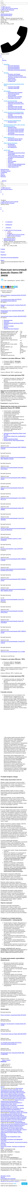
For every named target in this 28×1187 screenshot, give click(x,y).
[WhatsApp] (12, 287)
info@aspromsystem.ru (6, 15)
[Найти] (4, 5)
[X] (8, 287)
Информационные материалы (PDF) (13, 323)
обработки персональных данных (9, 1181)
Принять (24, 1183)
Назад (9, 231)
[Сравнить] (1, 283)
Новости (3, 1133)
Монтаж (6, 327)
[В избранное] (1, 282)
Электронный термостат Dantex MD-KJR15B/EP (13, 316)
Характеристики (8, 320)
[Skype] (15, 287)
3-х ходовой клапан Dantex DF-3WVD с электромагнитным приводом (11, 300)
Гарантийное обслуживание (11, 328)
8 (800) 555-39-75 (7, 9)
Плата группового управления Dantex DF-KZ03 (13, 295)
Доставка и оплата (5, 1175)
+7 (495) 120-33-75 (5, 7)
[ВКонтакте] (1, 287)
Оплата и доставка (9, 326)
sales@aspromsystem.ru (6, 14)
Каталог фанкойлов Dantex (11, 439)
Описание (6, 321)
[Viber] (10, 287)
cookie (14, 1183)
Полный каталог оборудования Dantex (14, 440)
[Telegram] (17, 287)
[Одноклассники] (4, 287)
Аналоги (6, 324)
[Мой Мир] (6, 287)
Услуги (2, 1086)
